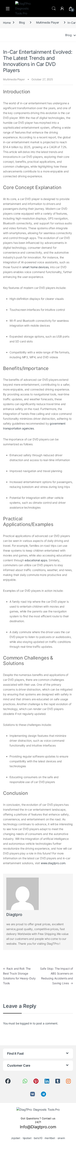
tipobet (27, 1138)
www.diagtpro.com (53, 863)
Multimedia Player (47, 22)
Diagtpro (14, 914)
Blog (22, 22)
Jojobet (15, 1138)
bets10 (38, 1138)
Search (53, 8)
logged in (26, 1023)
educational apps (36, 560)
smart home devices (35, 267)
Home (7, 22)
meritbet (50, 1138)
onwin (61, 1138)
